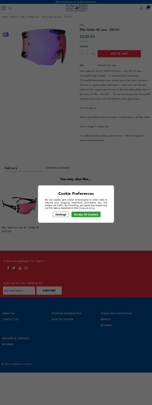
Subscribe (49, 290)
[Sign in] (141, 8)
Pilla (82, 25)
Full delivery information (57, 167)
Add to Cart (119, 53)
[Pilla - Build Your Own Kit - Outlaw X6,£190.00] (25, 206)
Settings (60, 214)
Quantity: (84, 46)
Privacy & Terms (87, 208)
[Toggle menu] (3, 8)
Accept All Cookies (86, 214)
